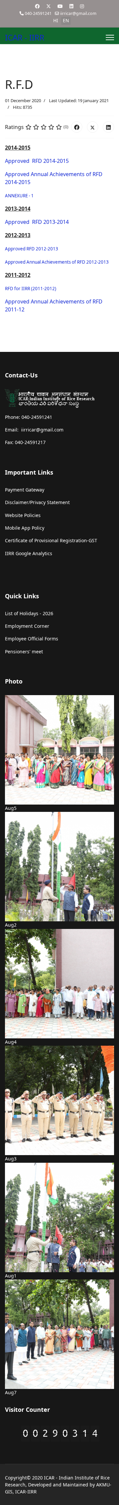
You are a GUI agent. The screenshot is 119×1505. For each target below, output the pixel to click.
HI (55, 20)
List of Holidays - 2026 (29, 613)
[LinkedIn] (108, 127)
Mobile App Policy (24, 528)
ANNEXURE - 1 (19, 196)
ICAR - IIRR (24, 37)
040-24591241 (38, 13)
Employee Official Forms (31, 638)
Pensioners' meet (24, 651)
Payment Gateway (24, 490)
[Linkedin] (71, 6)
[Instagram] (82, 6)
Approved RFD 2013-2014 (37, 222)
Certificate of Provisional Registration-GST (51, 540)
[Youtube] (60, 6)
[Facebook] (37, 6)
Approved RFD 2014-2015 (37, 160)
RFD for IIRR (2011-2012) (30, 289)
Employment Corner (27, 626)
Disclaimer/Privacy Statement (37, 502)
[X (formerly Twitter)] (92, 127)
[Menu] (110, 37)
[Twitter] (48, 6)
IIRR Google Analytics (28, 553)
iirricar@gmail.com (78, 13)
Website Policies (23, 515)
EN (66, 20)
